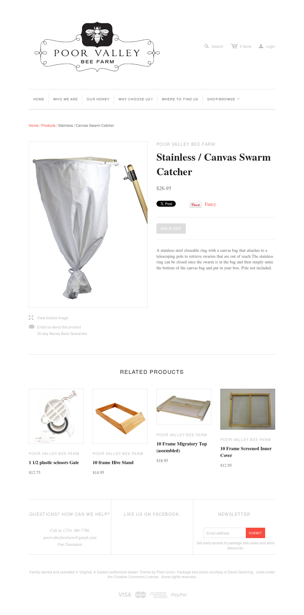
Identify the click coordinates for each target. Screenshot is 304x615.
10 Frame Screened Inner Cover (246, 451)
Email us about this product (55, 327)
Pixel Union (165, 571)
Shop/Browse (223, 99)
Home (38, 99)
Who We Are (65, 99)
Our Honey (98, 99)
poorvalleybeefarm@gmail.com (69, 537)
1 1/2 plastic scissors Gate (54, 462)
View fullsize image (48, 317)
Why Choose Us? (135, 99)
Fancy (210, 204)
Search (217, 46)
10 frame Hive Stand (113, 462)
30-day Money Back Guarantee (62, 333)
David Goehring (240, 571)
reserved (188, 576)
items (245, 46)
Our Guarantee (70, 544)
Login (267, 46)
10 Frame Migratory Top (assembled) (181, 446)
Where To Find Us (180, 99)
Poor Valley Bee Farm (54, 453)
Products (48, 125)
